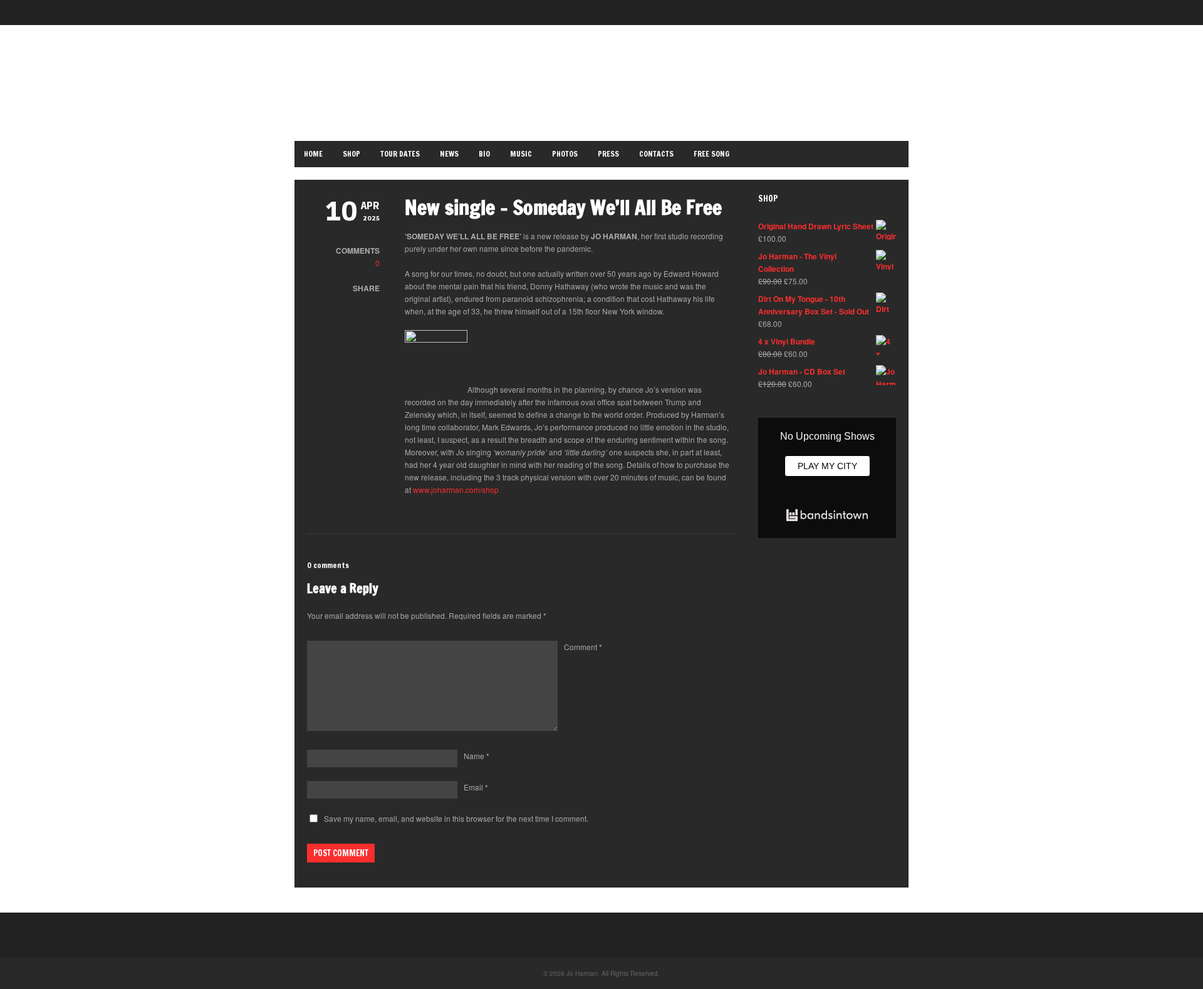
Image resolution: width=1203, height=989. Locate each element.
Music (521, 153)
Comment (583, 646)
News (449, 153)
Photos (565, 153)
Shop (351, 153)
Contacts (656, 153)
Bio (484, 153)
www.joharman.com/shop (456, 489)
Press (608, 153)
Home (313, 153)
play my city (827, 466)
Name (476, 755)
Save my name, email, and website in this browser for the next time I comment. (456, 818)
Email (476, 787)
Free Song (711, 153)
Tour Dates (400, 153)
